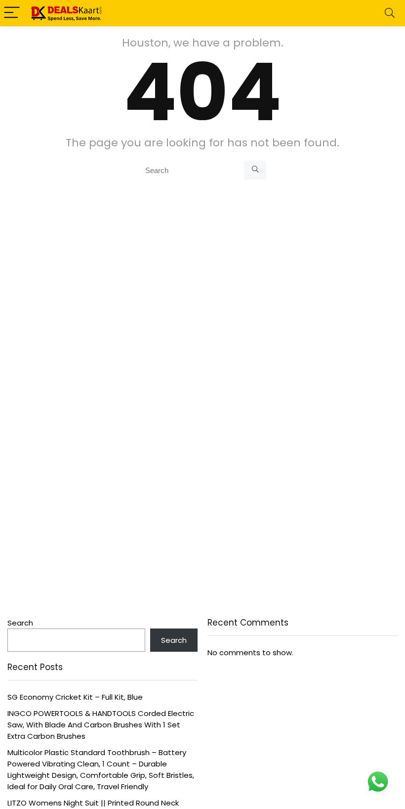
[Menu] (12, 13)
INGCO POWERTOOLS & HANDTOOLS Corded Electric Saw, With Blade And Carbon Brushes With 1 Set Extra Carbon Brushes (100, 724)
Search (20, 623)
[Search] (390, 13)
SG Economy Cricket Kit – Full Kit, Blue (75, 697)
